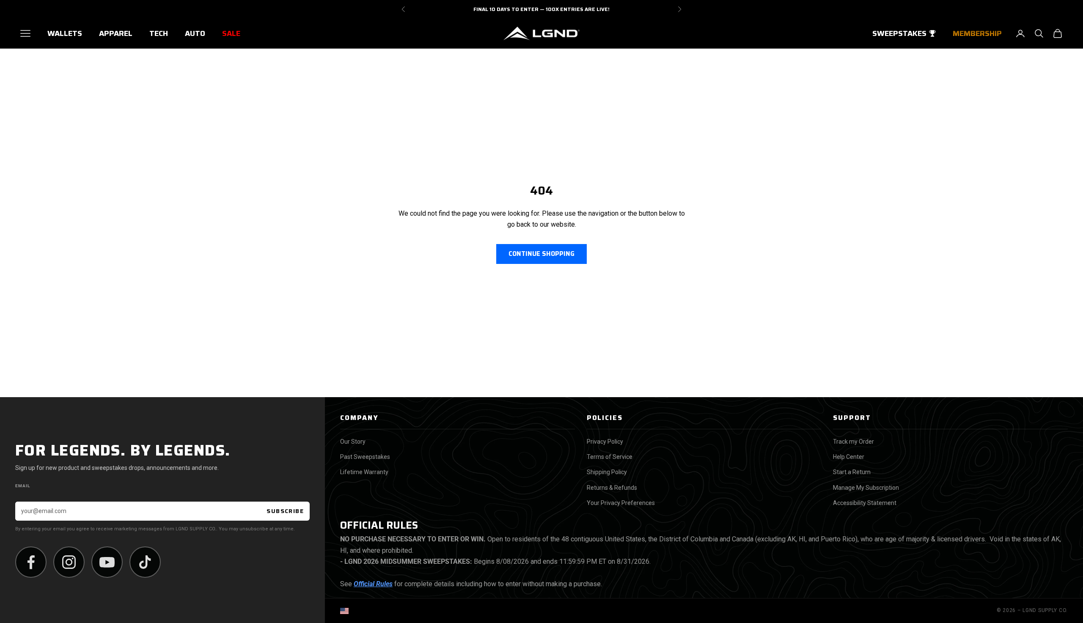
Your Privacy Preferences (621, 502)
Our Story (353, 441)
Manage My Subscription (866, 487)
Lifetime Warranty (364, 472)
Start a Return (852, 472)
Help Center (848, 456)
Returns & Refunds (612, 487)
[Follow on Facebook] (30, 562)
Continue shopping (541, 254)
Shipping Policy (607, 472)
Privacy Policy (605, 441)
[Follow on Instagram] (68, 562)
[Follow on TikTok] (145, 562)
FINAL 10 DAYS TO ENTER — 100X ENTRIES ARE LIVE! (541, 9)
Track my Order (853, 441)
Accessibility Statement (864, 502)
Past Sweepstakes (365, 456)
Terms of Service (609, 456)
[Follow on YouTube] (107, 562)
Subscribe (285, 511)
